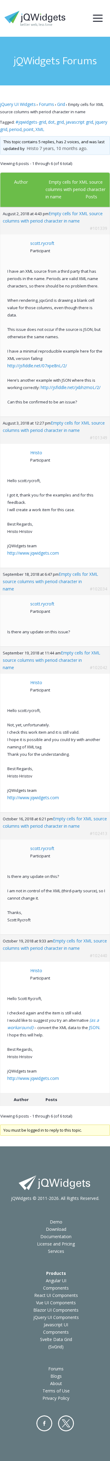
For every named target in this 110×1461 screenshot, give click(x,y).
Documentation (56, 1236)
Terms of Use (56, 1391)
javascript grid (79, 122)
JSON (94, 1027)
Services (56, 1251)
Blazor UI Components (56, 1310)
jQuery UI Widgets (18, 104)
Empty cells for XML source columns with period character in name (75, 189)
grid (60, 122)
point (29, 129)
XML (39, 129)
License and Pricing (56, 1244)
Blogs (56, 1376)
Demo (56, 1222)
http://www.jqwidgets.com (33, 553)
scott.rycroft (42, 243)
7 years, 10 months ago (62, 148)
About (56, 1383)
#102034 (98, 589)
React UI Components (56, 1295)
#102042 (98, 667)
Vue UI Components (56, 1303)
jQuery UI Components (56, 1317)
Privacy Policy (55, 1398)
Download (56, 1229)
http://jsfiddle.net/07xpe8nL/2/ (37, 366)
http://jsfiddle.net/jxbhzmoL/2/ (71, 387)
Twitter (66, 1423)
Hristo (32, 148)
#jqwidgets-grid (31, 122)
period (15, 129)
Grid (61, 104)
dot (51, 122)
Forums (46, 104)
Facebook (44, 1423)
